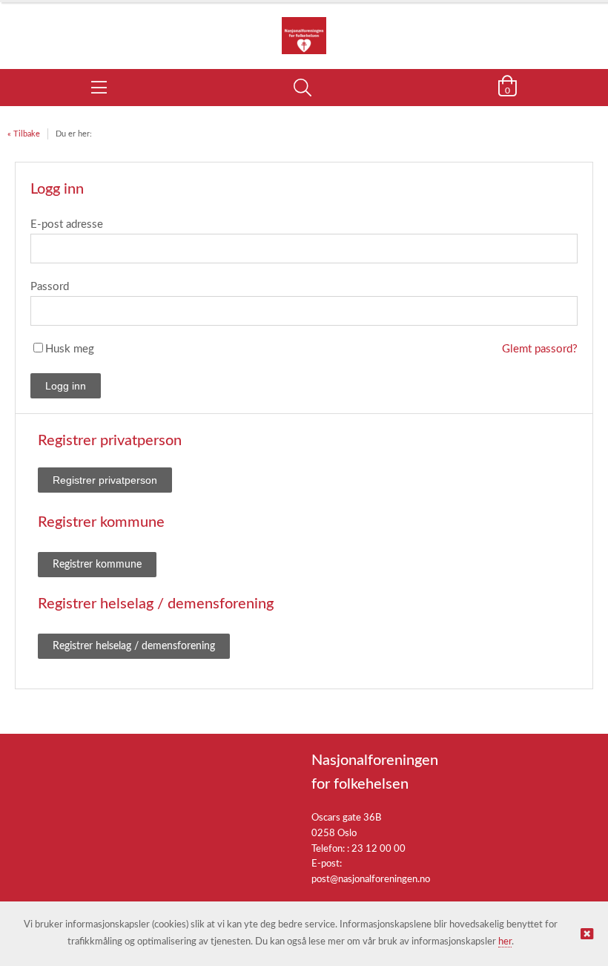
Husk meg (69, 349)
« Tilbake (23, 134)
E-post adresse (66, 224)
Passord (49, 286)
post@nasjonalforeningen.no (370, 879)
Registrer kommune (97, 564)
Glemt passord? (540, 349)
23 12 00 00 (378, 849)
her (505, 942)
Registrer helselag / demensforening (134, 646)
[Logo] (304, 28)
